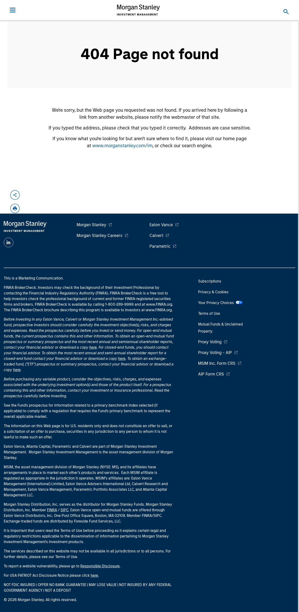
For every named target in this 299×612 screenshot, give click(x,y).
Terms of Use (209, 313)
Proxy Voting (209, 341)
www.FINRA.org (159, 310)
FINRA (52, 510)
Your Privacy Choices (217, 303)
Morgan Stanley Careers (99, 235)
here (93, 347)
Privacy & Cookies (213, 292)
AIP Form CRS (211, 374)
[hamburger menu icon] (12, 10)
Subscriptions (209, 281)
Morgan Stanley (91, 224)
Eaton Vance (161, 224)
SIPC (64, 510)
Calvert (156, 235)
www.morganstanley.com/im (122, 145)
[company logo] (138, 10)
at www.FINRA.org (157, 304)
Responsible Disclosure (100, 566)
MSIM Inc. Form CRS (216, 363)
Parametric (160, 246)
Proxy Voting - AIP (215, 352)
